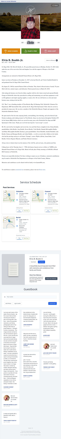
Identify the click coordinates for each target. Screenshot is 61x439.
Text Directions (19, 211)
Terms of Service (34, 432)
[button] (9, 194)
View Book (33, 262)
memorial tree (20, 169)
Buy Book (41, 262)
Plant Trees (26, 210)
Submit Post (52, 303)
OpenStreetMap (32, 434)
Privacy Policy (26, 432)
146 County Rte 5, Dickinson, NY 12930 (24, 203)
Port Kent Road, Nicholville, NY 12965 (23, 230)
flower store (42, 169)
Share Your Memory (51, 278)
